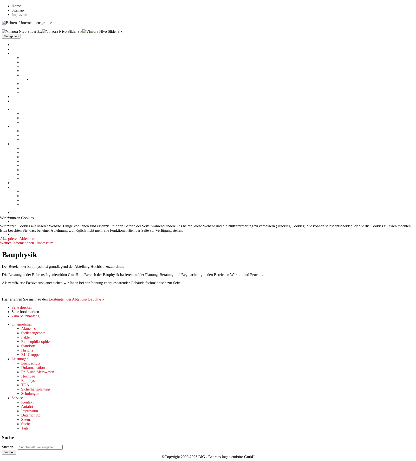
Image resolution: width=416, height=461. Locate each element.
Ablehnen (26, 239)
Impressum (45, 243)
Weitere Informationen (17, 243)
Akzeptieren (9, 239)
